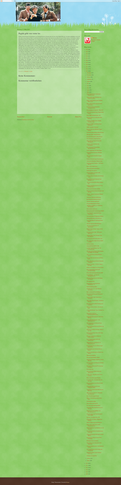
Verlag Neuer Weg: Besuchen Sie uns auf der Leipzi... (95, 408)
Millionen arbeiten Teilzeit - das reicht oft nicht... (95, 307)
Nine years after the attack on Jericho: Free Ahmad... (95, 352)
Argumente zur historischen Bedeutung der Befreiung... (95, 390)
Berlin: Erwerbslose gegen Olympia (94, 377)
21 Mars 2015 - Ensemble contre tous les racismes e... (94, 375)
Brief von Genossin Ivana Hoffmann (94, 292)
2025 (87, 49)
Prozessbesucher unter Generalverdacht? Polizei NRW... (94, 414)
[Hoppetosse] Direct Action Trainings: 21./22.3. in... (94, 453)
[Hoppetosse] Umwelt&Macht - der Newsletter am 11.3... (93, 411)
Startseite (49, 117)
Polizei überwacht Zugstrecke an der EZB (95, 272)
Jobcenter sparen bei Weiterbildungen (94, 223)
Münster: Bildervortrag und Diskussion (94, 422)
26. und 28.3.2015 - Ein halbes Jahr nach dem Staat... (94, 380)
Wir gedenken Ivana (91, 281)
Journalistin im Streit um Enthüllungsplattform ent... (92, 314)
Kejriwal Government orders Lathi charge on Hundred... (95, 333)
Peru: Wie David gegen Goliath (93, 396)
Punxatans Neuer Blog (36, 6)
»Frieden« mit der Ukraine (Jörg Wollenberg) (93, 144)
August (88, 81)
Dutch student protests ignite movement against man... (94, 104)
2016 (87, 68)
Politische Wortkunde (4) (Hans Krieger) (95, 136)
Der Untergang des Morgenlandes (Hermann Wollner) (93, 148)
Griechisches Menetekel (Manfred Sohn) (94, 161)
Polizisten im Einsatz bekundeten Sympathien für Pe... (93, 107)
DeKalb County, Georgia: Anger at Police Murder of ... (95, 229)
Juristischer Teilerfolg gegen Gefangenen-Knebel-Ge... (95, 294)
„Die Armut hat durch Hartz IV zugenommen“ (93, 226)
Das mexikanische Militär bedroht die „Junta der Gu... (94, 372)
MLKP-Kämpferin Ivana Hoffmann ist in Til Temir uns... (95, 428)
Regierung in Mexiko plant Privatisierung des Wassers (95, 366)
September (89, 79)
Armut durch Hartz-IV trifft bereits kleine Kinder (95, 221)
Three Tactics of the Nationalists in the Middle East (94, 443)
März (88, 92)
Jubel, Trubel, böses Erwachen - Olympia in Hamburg (95, 301)
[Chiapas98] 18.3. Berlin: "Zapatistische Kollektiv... (94, 420)
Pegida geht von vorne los (92, 170)
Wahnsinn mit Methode (91, 355)
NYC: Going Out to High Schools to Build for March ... (95, 241)
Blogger (67, 482)
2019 (87, 62)
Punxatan (95, 38)
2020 (87, 60)
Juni (88, 85)
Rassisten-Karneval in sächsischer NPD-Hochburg (94, 118)
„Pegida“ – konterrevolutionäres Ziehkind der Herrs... (95, 194)
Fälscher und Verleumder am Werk (93, 188)
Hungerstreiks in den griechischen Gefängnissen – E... (93, 284)
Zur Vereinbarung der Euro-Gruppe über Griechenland (94, 450)
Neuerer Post (20, 117)
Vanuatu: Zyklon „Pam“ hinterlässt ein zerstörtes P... (94, 297)
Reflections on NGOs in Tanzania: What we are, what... (95, 330)
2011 (87, 469)
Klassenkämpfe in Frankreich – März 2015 (95, 110)
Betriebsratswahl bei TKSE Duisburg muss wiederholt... (95, 304)
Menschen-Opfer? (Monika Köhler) (94, 134)
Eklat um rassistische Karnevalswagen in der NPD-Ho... (95, 191)
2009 (87, 474)
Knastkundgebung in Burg (92, 286)
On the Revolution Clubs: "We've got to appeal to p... (94, 232)
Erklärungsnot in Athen (91, 401)
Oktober (88, 77)
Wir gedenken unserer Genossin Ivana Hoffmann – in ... (94, 179)
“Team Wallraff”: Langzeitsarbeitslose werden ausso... (94, 213)
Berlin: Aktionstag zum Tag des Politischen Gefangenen (95, 261)
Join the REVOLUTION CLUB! (93, 246)
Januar (88, 460)
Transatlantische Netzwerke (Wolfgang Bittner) (94, 153)
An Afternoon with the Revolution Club (94, 238)
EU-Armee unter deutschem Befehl (93, 405)
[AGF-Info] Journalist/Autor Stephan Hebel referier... (95, 112)
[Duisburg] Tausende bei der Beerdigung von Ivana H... (94, 278)
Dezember (89, 72)
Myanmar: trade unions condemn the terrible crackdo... (94, 336)
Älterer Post (78, 117)
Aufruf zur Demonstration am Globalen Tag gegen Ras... (95, 327)
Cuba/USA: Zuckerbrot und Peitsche (94, 197)
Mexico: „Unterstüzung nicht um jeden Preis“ (94, 398)
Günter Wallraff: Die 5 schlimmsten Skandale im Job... (93, 94)
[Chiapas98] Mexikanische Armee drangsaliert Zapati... (93, 387)
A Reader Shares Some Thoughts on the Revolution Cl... (94, 236)
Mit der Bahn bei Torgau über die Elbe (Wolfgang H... (94, 141)
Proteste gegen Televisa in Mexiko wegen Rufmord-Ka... (95, 346)
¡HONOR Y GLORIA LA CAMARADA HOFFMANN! (94, 206)
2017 (87, 66)
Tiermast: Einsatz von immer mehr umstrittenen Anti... (93, 173)
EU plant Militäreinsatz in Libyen (93, 203)
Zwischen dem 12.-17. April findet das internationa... (94, 289)
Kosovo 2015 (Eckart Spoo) (92, 166)
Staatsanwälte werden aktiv (92, 209)
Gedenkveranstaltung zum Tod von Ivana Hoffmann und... (95, 186)
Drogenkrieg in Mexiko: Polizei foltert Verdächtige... (94, 438)
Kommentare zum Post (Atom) (28, 119)
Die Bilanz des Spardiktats (92, 455)
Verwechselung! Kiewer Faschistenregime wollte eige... (95, 431)
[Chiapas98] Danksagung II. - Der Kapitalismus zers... (93, 320)
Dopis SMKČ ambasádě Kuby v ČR (93, 115)
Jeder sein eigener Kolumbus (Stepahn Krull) (94, 156)
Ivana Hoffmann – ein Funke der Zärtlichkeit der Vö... (93, 275)
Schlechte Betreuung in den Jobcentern (94, 218)
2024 (87, 51)
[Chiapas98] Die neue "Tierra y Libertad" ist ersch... (95, 310)
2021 (87, 58)
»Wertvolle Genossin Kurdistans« (93, 168)
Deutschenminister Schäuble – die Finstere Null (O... (95, 163)
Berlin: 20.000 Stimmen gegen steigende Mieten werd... (94, 101)
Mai (88, 87)
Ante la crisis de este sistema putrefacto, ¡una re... (94, 255)
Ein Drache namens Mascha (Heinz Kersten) (95, 132)
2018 (87, 64)
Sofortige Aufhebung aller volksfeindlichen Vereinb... (95, 446)
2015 (87, 71)
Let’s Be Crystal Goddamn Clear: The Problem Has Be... (94, 248)
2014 (87, 463)
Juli (88, 83)
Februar (88, 458)
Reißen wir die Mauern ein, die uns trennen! (95, 267)
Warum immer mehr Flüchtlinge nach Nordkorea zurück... (94, 97)
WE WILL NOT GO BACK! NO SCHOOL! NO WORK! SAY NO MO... (95, 252)
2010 (87, 471)
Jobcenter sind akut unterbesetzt (93, 201)
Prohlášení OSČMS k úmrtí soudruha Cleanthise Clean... (94, 121)
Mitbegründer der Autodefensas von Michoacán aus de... (94, 343)
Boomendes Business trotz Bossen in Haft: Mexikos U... (95, 383)
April (88, 90)
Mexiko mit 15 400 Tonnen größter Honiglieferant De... (93, 425)
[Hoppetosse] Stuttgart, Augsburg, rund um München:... (95, 360)
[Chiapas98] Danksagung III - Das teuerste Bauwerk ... (95, 317)
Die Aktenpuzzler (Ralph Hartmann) (94, 138)
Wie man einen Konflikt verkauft (93, 357)
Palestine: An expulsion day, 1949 (93, 417)
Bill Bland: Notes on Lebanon (92, 440)
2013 (87, 465)
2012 (87, 467)
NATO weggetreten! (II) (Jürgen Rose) (94, 150)
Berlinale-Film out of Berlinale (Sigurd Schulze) (94, 130)
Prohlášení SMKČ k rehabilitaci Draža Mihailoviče (94, 124)
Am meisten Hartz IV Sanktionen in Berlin (95, 216)
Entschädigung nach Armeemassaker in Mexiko (94, 349)
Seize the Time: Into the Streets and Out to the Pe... (95, 258)
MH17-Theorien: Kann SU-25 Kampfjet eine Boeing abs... (94, 393)
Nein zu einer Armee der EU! (92, 403)
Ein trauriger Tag (90, 369)
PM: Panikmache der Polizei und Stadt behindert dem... (94, 323)
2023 (87, 54)
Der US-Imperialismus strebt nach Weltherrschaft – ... (93, 340)
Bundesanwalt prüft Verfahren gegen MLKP (95, 211)
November (89, 75)
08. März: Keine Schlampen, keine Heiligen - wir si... (95, 176)
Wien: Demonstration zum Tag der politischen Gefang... (93, 270)
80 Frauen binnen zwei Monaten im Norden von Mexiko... (95, 363)
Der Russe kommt (90, 244)
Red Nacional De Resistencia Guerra (94, 199)
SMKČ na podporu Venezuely (92, 127)
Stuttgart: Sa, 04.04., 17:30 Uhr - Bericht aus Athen (94, 265)
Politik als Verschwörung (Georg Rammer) (95, 159)
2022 (87, 56)
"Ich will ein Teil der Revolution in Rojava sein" (95, 183)
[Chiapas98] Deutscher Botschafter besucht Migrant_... (95, 435)
